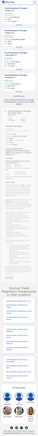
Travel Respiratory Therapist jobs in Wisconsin (17, 342)
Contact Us (31, 431)
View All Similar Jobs (19, 96)
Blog (9, 431)
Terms (14, 431)
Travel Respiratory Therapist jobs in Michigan (17, 349)
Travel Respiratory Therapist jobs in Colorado (17, 377)
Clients (25, 431)
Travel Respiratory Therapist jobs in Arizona (17, 336)
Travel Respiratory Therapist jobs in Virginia (17, 306)
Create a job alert (22, 102)
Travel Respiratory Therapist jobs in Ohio (18, 301)
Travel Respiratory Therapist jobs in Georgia (17, 318)
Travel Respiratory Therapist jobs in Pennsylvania (17, 361)
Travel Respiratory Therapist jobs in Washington (17, 330)
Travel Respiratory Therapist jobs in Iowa (18, 372)
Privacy (19, 431)
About (5, 431)
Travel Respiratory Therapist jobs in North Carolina (19, 312)
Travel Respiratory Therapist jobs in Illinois (17, 367)
